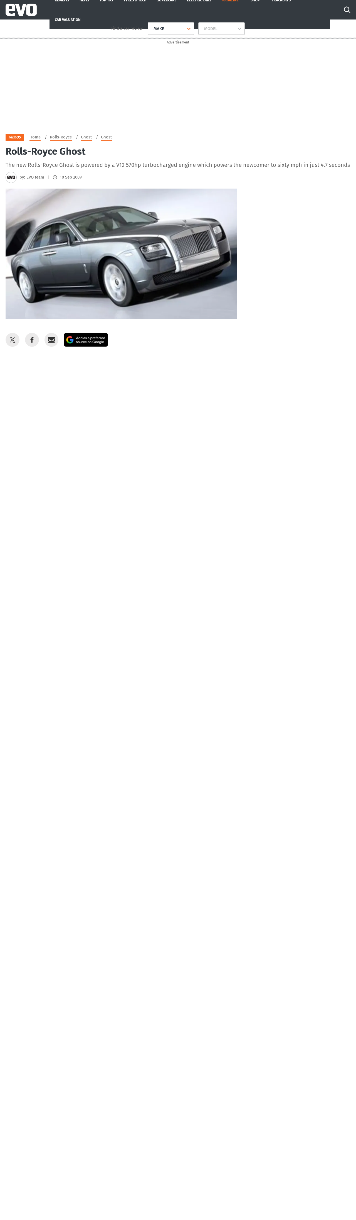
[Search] (347, 9)
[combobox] (151, 28)
